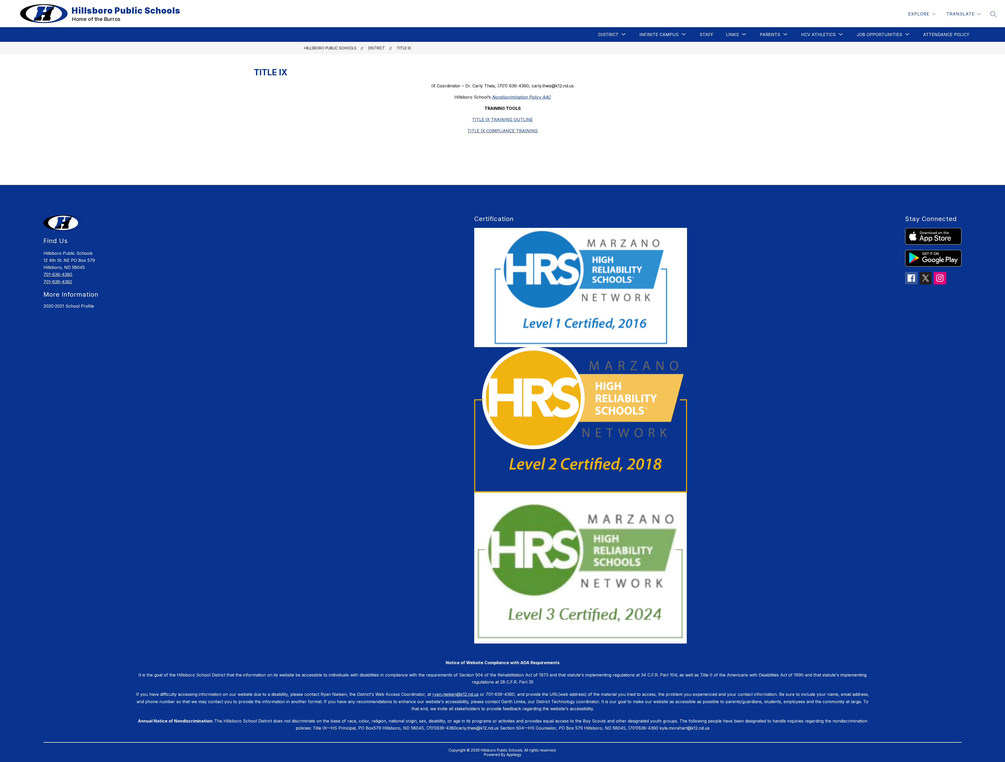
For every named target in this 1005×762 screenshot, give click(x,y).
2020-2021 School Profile (68, 306)
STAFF (706, 34)
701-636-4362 (57, 281)
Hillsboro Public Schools (330, 48)
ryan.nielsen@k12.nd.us (455, 694)
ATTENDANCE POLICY (946, 34)
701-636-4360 (57, 274)
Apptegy (513, 754)
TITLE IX (404, 48)
